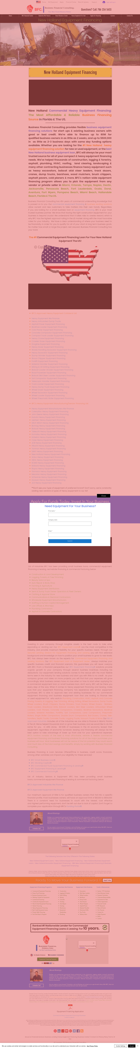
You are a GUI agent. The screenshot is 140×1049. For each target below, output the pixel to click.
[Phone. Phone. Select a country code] (51, 529)
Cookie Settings (120, 1046)
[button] (103, 492)
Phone (50, 525)
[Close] (138, 1045)
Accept (132, 1046)
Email (50, 534)
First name (51, 508)
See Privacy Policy (92, 1046)
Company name (52, 516)
